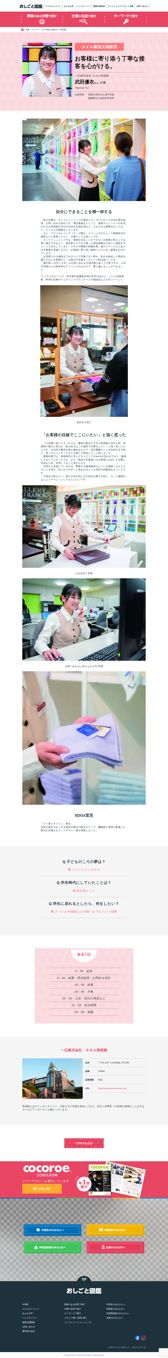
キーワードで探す (72, 1313)
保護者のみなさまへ (115, 1309)
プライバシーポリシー (120, 1347)
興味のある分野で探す (74, 1304)
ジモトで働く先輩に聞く (75, 1318)
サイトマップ (140, 1347)
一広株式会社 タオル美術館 (84, 1050)
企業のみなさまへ (114, 1318)
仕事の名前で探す (72, 1309)
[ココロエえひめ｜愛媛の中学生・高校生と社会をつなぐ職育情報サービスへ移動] (22, 30)
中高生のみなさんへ (115, 1304)
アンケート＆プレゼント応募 (120, 6)
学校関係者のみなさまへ (117, 1313)
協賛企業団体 (99, 6)
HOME (25, 1304)
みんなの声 (69, 6)
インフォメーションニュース (78, 1322)
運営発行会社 (28, 1331)
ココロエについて (53, 6)
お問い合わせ (142, 6)
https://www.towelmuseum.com (112, 1088)
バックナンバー (83, 6)
